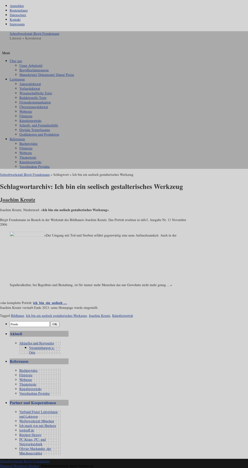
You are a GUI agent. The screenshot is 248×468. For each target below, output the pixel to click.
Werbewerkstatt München (36, 421)
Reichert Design (30, 434)
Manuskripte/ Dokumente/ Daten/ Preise (46, 74)
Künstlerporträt (122, 315)
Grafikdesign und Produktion (39, 134)
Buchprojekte (28, 143)
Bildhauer (17, 315)
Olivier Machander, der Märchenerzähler (35, 450)
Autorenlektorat (30, 84)
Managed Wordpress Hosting (19, 465)
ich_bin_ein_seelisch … (50, 302)
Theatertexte (27, 157)
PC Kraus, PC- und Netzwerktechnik (32, 441)
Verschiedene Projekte (34, 166)
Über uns (16, 61)
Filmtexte (25, 116)
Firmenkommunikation (35, 102)
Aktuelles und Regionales (36, 343)
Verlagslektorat (29, 88)
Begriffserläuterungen (34, 70)
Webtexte (25, 111)
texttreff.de (26, 430)
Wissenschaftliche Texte (35, 93)
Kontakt (15, 19)
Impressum (17, 24)
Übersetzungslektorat (33, 106)
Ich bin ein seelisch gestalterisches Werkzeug (56, 315)
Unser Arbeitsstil (30, 65)
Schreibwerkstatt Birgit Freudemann (34, 33)
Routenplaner (19, 10)
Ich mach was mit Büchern (37, 425)
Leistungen (17, 79)
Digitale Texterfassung (34, 129)
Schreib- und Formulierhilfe (38, 125)
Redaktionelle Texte (32, 97)
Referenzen (17, 139)
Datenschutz (18, 15)
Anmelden (17, 5)
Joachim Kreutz (17, 199)
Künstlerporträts (30, 120)
